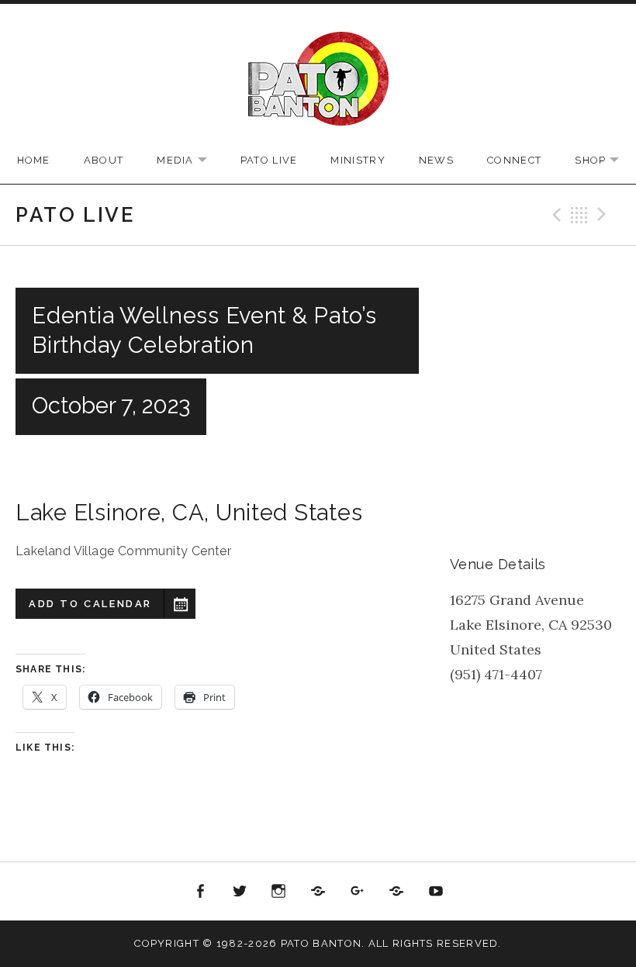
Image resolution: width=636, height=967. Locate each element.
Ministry (357, 160)
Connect (514, 160)
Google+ (358, 892)
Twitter (240, 892)
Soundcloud (318, 892)
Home (33, 160)
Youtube (436, 892)
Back (579, 215)
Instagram (279, 892)
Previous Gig (554, 215)
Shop (604, 160)
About (104, 160)
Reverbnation (396, 892)
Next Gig (604, 215)
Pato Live (269, 160)
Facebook (201, 892)
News (436, 160)
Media (190, 160)
